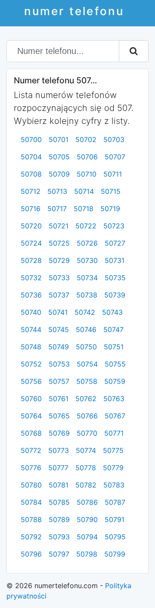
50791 (114, 519)
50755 (115, 364)
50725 (59, 243)
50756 (31, 381)
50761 (58, 398)
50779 (113, 467)
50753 (59, 364)
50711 (112, 174)
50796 (31, 554)
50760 (31, 398)
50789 (59, 519)
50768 (31, 433)
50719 (110, 208)
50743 (112, 312)
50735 (115, 277)
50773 (58, 450)
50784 (31, 502)
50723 (113, 226)
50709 (59, 174)
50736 (31, 295)
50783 (113, 485)
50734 (87, 277)
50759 (114, 381)
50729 (59, 260)
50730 (87, 260)
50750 (86, 346)
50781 (58, 485)
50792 (31, 536)
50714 (84, 191)
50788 (31, 519)
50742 (84, 312)
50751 (114, 346)
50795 (115, 536)
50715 (111, 191)
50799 (114, 554)
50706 (87, 156)
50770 (87, 433)
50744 (31, 329)
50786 (87, 502)
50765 (59, 416)
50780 (31, 485)
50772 (31, 450)
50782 (85, 485)
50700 (31, 139)
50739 (114, 295)
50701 (58, 139)
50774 (86, 450)
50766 (87, 416)
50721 (58, 226)
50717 (57, 208)
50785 (59, 502)
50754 (87, 364)
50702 (85, 139)
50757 (59, 381)
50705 (59, 156)
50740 (31, 312)
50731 (114, 260)
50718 (83, 208)
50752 (31, 364)
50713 (57, 191)
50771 (114, 433)
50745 (58, 329)
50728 (31, 260)
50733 (59, 277)
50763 (113, 398)
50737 (59, 295)
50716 (30, 208)
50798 (86, 554)
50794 (87, 536)
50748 (31, 346)
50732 (31, 277)
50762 (85, 398)
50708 (31, 174)
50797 (59, 554)
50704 (31, 156)
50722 (85, 226)
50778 (85, 467)
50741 (58, 312)
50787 (115, 502)
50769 (59, 433)
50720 (31, 226)
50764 (31, 416)
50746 (86, 329)
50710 (86, 174)
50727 (115, 243)
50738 (86, 295)
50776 (31, 467)
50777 (58, 467)
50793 (59, 536)
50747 (113, 329)
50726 (87, 243)
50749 (58, 346)
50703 (113, 139)
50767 (115, 416)
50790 (87, 519)
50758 (86, 381)
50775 (113, 450)
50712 (30, 191)
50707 (115, 156)
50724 (31, 243)
